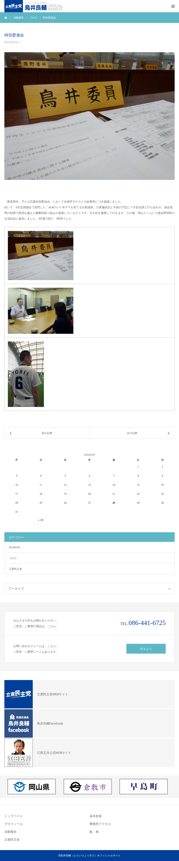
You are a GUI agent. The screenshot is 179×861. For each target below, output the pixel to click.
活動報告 (10, 832)
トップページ (13, 816)
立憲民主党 (15, 569)
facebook (14, 547)
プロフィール (13, 824)
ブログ (13, 558)
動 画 (94, 832)
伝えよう (146, 649)
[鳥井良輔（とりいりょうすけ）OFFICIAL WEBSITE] (34, 6)
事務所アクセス (100, 824)
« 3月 (41, 520)
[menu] (173, 6)
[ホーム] (5, 17)
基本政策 (96, 816)
